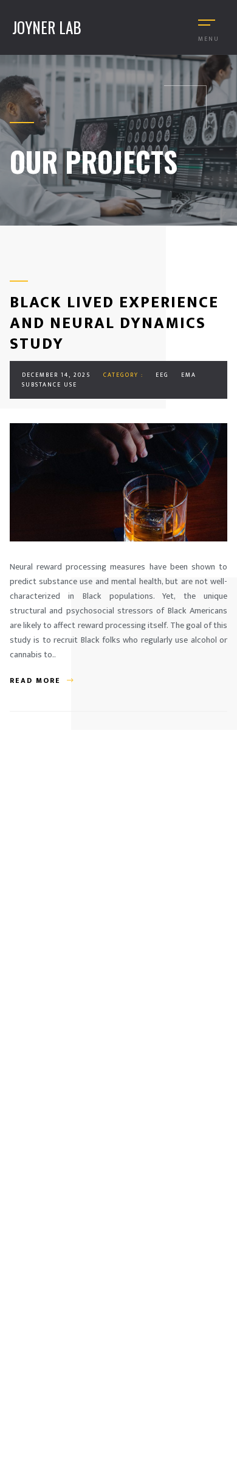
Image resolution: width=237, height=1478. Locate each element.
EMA (188, 375)
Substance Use (49, 385)
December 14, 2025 (56, 375)
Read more (35, 680)
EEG (162, 375)
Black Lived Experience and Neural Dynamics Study (114, 323)
